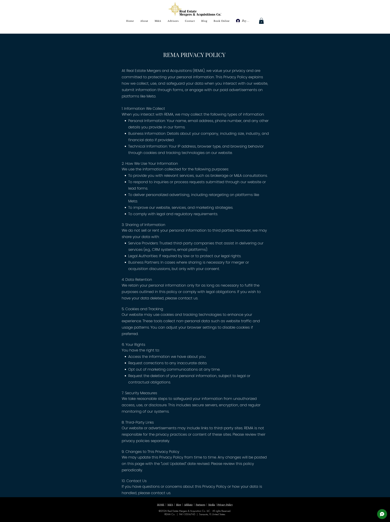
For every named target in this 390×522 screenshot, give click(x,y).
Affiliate (188, 504)
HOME (160, 504)
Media (211, 504)
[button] (158, 21)
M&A (170, 504)
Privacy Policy (225, 504)
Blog (178, 504)
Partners (200, 504)
